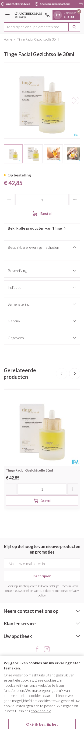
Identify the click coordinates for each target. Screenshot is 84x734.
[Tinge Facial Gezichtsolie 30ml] (42, 428)
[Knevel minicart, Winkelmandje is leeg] (57, 15)
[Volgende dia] (74, 373)
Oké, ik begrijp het (42, 724)
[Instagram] (46, 649)
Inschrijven (42, 576)
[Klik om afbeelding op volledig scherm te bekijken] (42, 100)
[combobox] (36, 26)
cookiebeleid (41, 711)
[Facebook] (37, 649)
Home (8, 39)
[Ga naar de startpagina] (28, 15)
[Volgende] (75, 100)
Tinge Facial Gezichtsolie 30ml (29, 470)
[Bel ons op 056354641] (47, 15)
